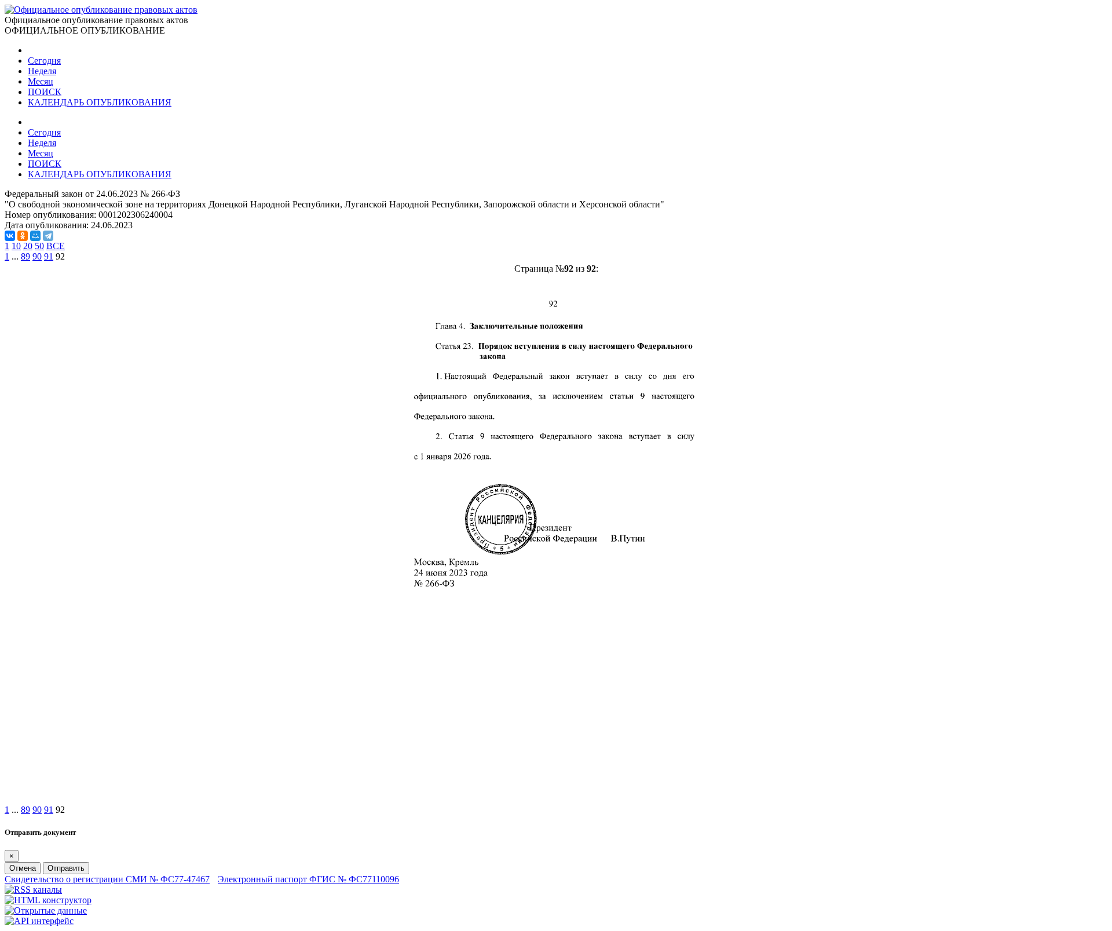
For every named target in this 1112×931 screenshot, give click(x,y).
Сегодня (44, 60)
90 (37, 256)
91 (48, 256)
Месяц (40, 81)
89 (25, 256)
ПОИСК (44, 92)
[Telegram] (48, 236)
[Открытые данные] (46, 910)
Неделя (42, 71)
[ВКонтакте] (10, 236)
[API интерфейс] (39, 921)
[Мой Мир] (35, 236)
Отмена (22, 868)
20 (27, 246)
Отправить (66, 868)
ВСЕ (55, 246)
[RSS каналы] (33, 890)
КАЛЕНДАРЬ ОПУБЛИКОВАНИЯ (99, 102)
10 (16, 246)
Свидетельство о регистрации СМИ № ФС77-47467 (107, 879)
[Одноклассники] (22, 236)
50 (39, 246)
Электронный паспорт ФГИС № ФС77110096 (308, 879)
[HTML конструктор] (48, 900)
